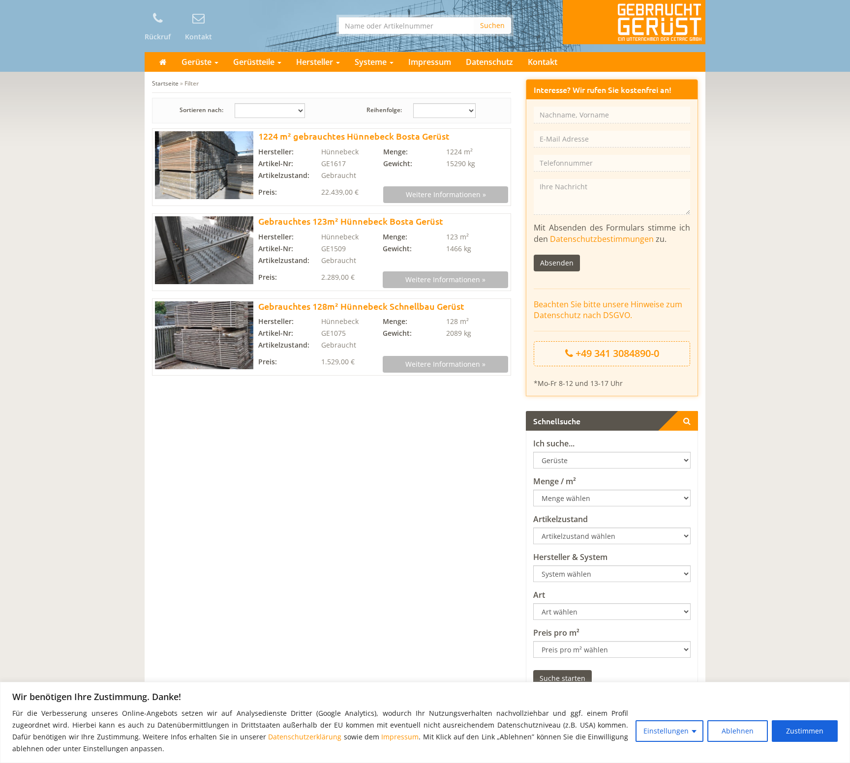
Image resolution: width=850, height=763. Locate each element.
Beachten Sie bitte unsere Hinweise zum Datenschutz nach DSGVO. (608, 310)
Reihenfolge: (384, 110)
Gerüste (197, 62)
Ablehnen (738, 730)
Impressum (400, 736)
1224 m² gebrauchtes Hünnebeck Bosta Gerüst (354, 136)
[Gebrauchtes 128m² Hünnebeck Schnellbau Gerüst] (204, 335)
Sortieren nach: (201, 110)
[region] (425, 722)
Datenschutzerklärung (304, 736)
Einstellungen (666, 730)
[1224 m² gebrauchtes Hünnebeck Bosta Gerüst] (204, 165)
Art (539, 594)
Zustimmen (804, 730)
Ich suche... (554, 443)
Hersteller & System (570, 557)
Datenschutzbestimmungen (602, 239)
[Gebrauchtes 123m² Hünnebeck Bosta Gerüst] (204, 250)
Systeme (372, 62)
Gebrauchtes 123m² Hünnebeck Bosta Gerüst (350, 221)
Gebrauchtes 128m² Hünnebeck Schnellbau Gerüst (361, 306)
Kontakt (542, 62)
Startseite (165, 83)
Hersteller (315, 62)
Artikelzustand (560, 519)
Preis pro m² (556, 632)
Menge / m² (554, 481)
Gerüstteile (254, 62)
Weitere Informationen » (446, 194)
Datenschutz (489, 62)
